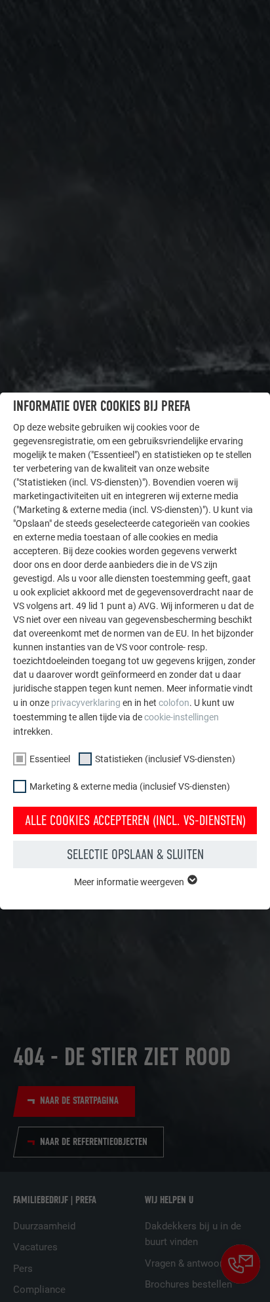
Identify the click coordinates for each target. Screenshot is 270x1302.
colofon (174, 702)
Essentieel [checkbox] (49, 759)
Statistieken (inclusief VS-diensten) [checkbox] (165, 759)
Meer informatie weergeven (130, 882)
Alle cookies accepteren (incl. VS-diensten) (135, 820)
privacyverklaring (86, 702)
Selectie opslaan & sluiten (135, 854)
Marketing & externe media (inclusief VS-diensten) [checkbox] (129, 786)
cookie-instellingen (181, 717)
